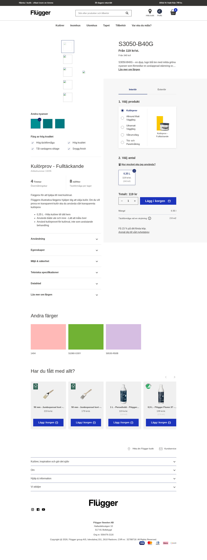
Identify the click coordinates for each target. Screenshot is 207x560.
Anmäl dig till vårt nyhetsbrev (134, 232)
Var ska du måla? (142, 25)
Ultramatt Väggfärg (130, 127)
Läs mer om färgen (129, 69)
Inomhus (75, 25)
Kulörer (60, 25)
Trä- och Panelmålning (133, 142)
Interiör (133, 89)
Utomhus (92, 25)
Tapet (106, 25)
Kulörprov (131, 110)
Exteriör (162, 89)
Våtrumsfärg (132, 134)
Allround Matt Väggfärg (132, 118)
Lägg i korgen (155, 201)
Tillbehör (121, 25)
